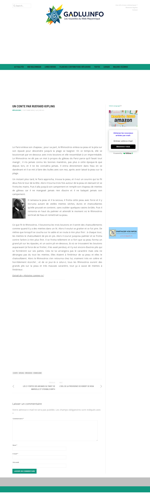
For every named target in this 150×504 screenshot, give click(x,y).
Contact (135, 10)
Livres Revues (50, 67)
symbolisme (37, 373)
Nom (15, 445)
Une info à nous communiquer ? (127, 5)
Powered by (117, 153)
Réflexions (16, 110)
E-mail (15, 454)
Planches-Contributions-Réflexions (75, 67)
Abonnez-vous (123, 147)
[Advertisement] (75, 44)
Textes (97, 67)
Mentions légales (132, 7)
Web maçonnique (34, 67)
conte (15, 373)
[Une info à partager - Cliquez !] (123, 233)
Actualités (19, 67)
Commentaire (18, 419)
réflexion (28, 373)
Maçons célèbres (120, 67)
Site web (16, 462)
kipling (21, 373)
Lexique (107, 67)
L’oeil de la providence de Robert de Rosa (76, 386)
